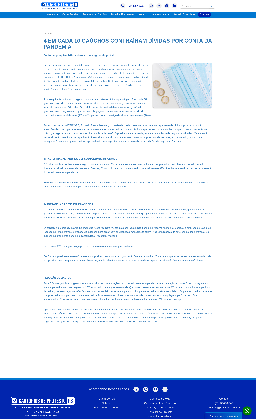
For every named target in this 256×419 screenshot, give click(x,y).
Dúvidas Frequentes (122, 14)
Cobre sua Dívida (160, 398)
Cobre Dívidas (70, 14)
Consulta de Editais (159, 416)
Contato (204, 14)
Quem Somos (159, 14)
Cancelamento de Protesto (160, 403)
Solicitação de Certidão (160, 407)
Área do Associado (184, 14)
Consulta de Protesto (160, 412)
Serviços (51, 14)
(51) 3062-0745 (136, 6)
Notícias (143, 14)
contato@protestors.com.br (224, 407)
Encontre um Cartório (95, 14)
